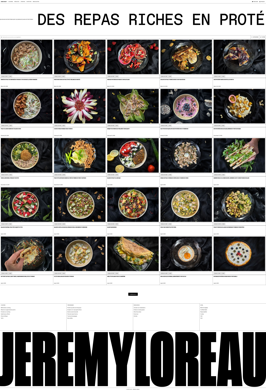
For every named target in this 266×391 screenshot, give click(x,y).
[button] (11, 1)
